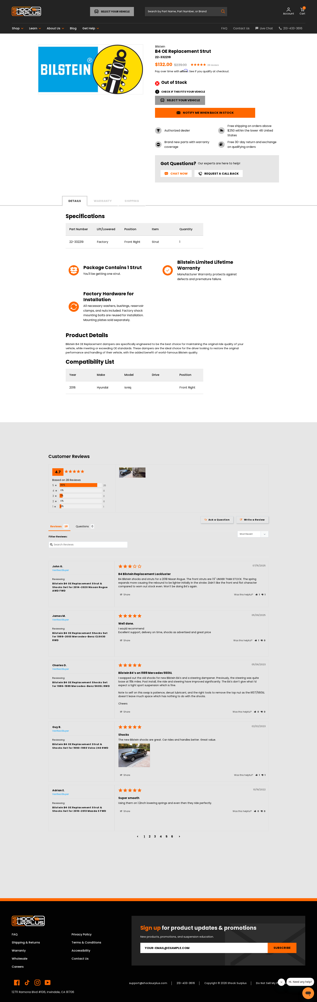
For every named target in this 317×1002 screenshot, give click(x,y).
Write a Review (254, 519)
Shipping (132, 201)
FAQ (15, 934)
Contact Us (80, 959)
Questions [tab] (82, 526)
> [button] (179, 836)
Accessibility (81, 950)
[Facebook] (17, 982)
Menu (23, 11)
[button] (258, 594)
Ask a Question (218, 519)
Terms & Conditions (86, 942)
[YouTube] (48, 982)
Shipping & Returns (26, 942)
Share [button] (126, 594)
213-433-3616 (186, 983)
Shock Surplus (237, 983)
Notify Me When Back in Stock (208, 113)
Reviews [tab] (56, 526)
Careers (18, 967)
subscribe (282, 948)
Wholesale (19, 959)
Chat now (179, 173)
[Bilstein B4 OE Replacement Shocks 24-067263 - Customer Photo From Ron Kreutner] (139, 473)
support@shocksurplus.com (148, 983)
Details (74, 201)
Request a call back (221, 173)
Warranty (103, 201)
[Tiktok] (27, 982)
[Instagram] (37, 982)
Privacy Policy (82, 934)
